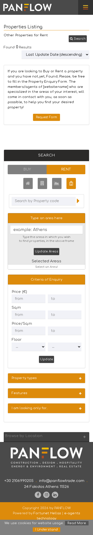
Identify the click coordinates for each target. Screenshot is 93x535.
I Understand (46, 529)
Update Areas (46, 251)
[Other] (71, 183)
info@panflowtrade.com (61, 481)
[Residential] (28, 183)
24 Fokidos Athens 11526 (46, 487)
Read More (76, 523)
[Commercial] (42, 183)
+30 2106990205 (18, 481)
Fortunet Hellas (47, 513)
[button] (78, 38)
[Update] (78, 201)
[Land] (57, 183)
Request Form (46, 117)
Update (46, 359)
